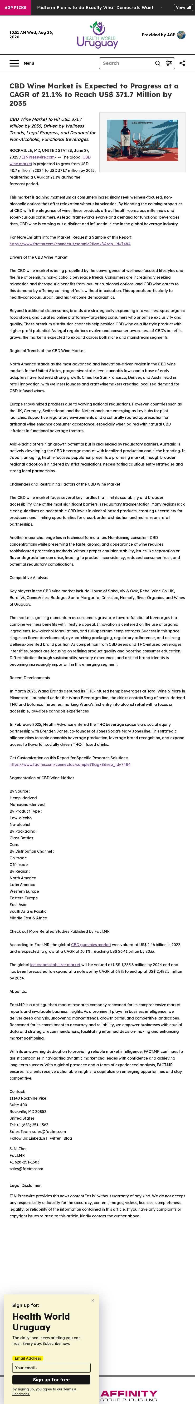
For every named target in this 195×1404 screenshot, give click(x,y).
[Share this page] (182, 63)
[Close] (93, 1300)
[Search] (157, 63)
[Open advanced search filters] (169, 63)
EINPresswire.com (37, 157)
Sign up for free (51, 1380)
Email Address (28, 1358)
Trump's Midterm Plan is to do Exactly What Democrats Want (85, 7)
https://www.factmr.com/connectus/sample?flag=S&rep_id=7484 (70, 243)
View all (183, 7)
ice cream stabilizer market (55, 964)
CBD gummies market (91, 944)
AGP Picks (15, 7)
